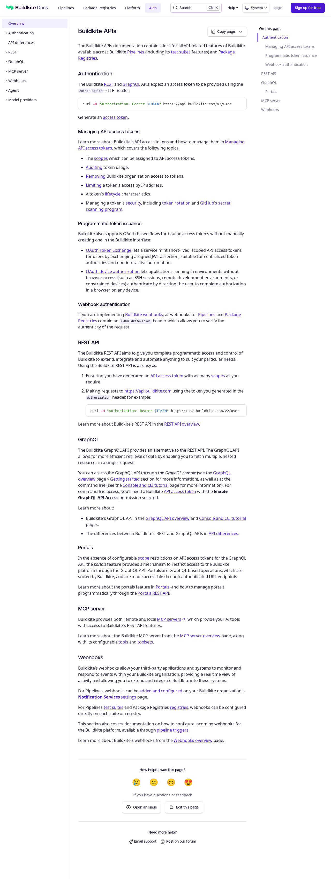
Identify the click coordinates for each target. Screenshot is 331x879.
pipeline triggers (172, 730)
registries (179, 707)
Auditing (94, 167)
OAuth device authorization (113, 271)
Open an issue (145, 807)
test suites (181, 52)
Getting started (125, 479)
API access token (167, 376)
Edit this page (187, 807)
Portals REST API (153, 593)
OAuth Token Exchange (108, 250)
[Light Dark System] (255, 8)
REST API (268, 73)
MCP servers (169, 619)
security (133, 203)
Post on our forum (181, 841)
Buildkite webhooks (144, 314)
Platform (132, 7)
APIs (153, 7)
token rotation (176, 203)
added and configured (160, 691)
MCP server (18, 71)
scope (143, 558)
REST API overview (181, 424)
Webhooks (17, 80)
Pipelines (66, 7)
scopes (101, 158)
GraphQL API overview (168, 518)
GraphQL (16, 61)
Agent (13, 90)
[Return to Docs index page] (32, 8)
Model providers (22, 99)
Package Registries (99, 7)
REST (12, 52)
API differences (21, 42)
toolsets (145, 642)
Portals (271, 91)
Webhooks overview (193, 740)
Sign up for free (308, 8)
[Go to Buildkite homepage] (9, 7)
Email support (145, 841)
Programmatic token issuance (291, 55)
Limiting (94, 185)
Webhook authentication (286, 64)
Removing (96, 176)
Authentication (21, 32)
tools (123, 642)
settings (107, 697)
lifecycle (113, 194)
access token (115, 117)
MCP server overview (200, 636)
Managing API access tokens (290, 46)
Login (278, 8)
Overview (16, 23)
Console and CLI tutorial (145, 485)
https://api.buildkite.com (147, 391)
